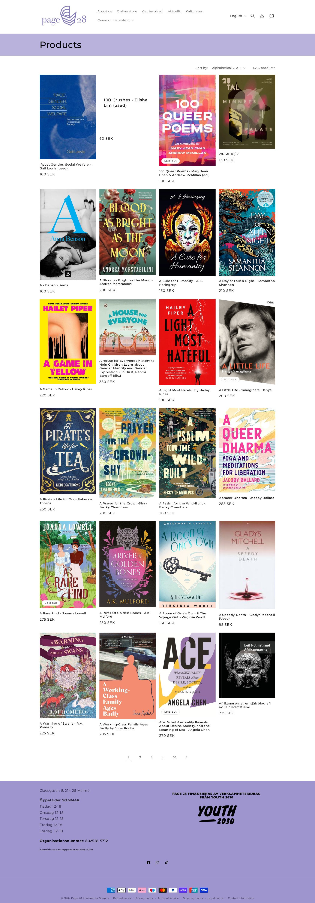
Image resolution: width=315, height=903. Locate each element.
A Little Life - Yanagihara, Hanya (245, 390)
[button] (115, 20)
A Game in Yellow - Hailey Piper (66, 389)
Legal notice (216, 898)
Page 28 (77, 898)
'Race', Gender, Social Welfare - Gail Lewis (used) (65, 166)
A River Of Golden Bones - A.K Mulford (124, 614)
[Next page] (186, 757)
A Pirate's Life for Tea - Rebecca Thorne (66, 501)
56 (175, 757)
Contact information (241, 898)
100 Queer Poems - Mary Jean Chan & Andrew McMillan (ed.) (184, 173)
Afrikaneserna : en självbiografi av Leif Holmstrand (245, 705)
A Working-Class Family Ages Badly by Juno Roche (123, 726)
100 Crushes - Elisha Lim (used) (126, 103)
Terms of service (168, 898)
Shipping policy (193, 898)
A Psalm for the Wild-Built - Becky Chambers (182, 505)
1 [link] (128, 757)
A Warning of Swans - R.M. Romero (61, 725)
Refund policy (122, 898)
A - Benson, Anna (54, 285)
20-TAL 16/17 (229, 154)
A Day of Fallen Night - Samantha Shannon (247, 282)
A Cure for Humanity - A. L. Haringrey (181, 282)
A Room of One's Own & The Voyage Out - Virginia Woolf (182, 615)
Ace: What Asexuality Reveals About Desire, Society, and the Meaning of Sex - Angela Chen (184, 726)
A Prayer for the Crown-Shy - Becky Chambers (123, 505)
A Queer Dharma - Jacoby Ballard (247, 498)
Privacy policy (144, 898)
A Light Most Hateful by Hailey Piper (184, 392)
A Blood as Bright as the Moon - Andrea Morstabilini (126, 282)
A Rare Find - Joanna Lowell (63, 613)
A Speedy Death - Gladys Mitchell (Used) (247, 616)
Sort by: (201, 68)
